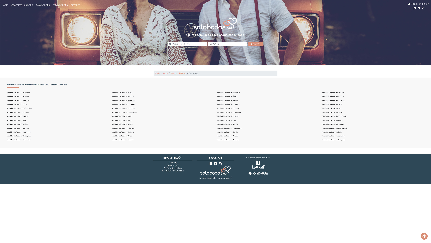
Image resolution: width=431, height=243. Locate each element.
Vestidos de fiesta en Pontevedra (229, 128)
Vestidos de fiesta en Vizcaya (123, 140)
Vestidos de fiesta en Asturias (123, 96)
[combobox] (187, 44)
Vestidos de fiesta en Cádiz (17, 104)
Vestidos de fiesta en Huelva (332, 112)
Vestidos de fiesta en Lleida (122, 120)
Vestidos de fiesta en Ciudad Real (19, 108)
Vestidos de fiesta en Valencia (333, 136)
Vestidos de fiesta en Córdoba (123, 108)
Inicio (5, 5)
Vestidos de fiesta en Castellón (228, 104)
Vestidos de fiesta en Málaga (17, 124)
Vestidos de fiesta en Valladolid (18, 140)
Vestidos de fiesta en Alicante (333, 92)
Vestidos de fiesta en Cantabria (123, 104)
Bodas (165, 73)
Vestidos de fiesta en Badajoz (333, 96)
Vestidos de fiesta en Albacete (228, 92)
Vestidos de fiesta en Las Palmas (334, 116)
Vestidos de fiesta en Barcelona (123, 100)
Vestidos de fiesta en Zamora (228, 140)
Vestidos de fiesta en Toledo (227, 136)
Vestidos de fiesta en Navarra (333, 124)
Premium (75, 5)
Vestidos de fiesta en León (16, 120)
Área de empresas (419, 4)
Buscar (254, 44)
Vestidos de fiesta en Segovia (123, 132)
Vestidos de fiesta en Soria (332, 132)
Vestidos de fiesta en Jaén (122, 116)
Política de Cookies (173, 168)
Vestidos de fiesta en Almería (18, 96)
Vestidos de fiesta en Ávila (226, 96)
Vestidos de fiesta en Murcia (227, 124)
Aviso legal (172, 165)
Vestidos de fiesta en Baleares (18, 100)
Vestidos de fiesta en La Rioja (227, 116)
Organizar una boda (22, 5)
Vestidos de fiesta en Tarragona (19, 136)
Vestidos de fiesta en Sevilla (227, 132)
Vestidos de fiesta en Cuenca (228, 108)
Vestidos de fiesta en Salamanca (19, 132)
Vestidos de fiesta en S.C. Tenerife (334, 128)
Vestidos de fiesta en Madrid (332, 120)
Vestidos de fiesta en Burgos (227, 100)
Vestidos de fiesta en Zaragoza (333, 140)
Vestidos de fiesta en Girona (332, 108)
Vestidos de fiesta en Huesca (17, 116)
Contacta (173, 162)
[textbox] (187, 44)
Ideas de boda (43, 5)
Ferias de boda (60, 5)
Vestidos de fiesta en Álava (122, 92)
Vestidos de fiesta (178, 73)
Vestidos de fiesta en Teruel (122, 136)
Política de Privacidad (173, 171)
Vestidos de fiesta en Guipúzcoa (229, 112)
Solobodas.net (224, 178)
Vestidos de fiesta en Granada (18, 112)
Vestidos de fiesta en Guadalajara (124, 112)
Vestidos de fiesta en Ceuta (332, 104)
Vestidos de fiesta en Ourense (18, 128)
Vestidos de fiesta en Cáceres (333, 100)
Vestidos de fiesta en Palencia (123, 128)
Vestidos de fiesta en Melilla (122, 124)
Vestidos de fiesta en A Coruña (18, 92)
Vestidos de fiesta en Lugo (226, 120)
